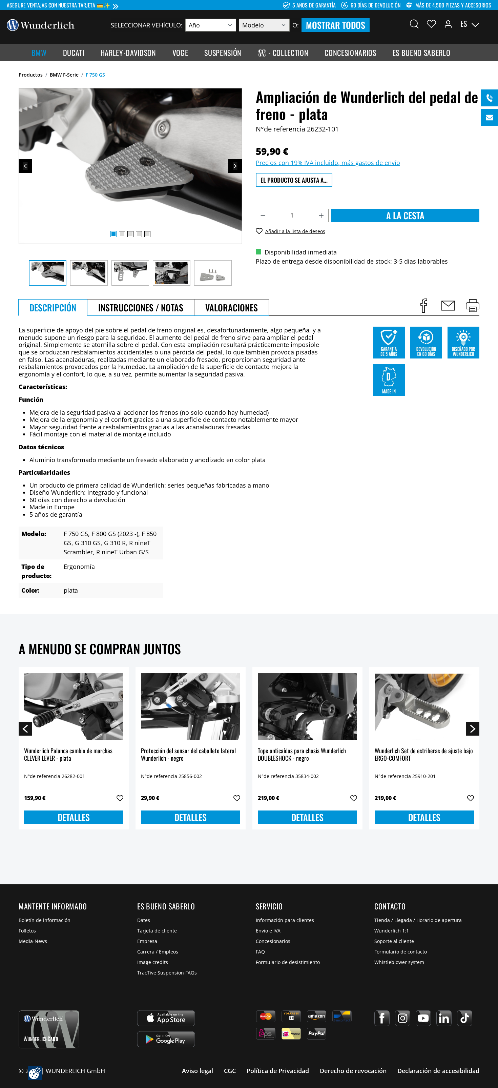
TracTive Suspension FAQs (167, 972)
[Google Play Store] (166, 1039)
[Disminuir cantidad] (263, 215)
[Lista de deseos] (431, 23)
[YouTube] (423, 1018)
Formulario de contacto (400, 951)
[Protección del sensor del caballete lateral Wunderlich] (190, 706)
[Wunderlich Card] (49, 1029)
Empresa (147, 941)
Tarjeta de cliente (157, 930)
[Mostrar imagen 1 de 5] (113, 234)
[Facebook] (382, 1018)
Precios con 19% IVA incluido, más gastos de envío (328, 163)
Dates (143, 920)
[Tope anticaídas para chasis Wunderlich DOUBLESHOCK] (307, 706)
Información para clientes (285, 920)
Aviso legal (197, 1071)
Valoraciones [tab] (231, 307)
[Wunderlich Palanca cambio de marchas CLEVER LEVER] (73, 706)
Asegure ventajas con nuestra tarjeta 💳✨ (58, 5)
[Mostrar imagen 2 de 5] (122, 234)
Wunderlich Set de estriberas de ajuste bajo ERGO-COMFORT (424, 754)
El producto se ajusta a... (294, 180)
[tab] (52, 307)
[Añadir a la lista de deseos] (120, 798)
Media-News (33, 941)
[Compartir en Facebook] (424, 306)
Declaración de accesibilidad (438, 1071)
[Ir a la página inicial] (41, 24)
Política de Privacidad (278, 1071)
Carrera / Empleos (157, 951)
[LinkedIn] (444, 1018)
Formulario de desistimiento (288, 962)
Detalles (74, 817)
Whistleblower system (399, 962)
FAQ (260, 951)
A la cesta (405, 215)
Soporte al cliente (394, 941)
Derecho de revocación (353, 1071)
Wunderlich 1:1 (391, 930)
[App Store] (166, 1018)
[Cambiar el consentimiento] (34, 1073)
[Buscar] (414, 23)
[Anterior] (25, 166)
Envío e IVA (268, 930)
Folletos (27, 930)
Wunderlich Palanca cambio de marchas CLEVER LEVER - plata (68, 754)
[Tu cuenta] (448, 23)
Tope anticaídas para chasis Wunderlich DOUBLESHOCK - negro (302, 754)
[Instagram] (402, 1018)
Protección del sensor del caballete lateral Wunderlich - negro (188, 754)
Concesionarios (273, 941)
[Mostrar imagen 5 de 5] (147, 234)
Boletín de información (44, 920)
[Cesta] (487, 23)
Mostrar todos (335, 25)
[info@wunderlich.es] (489, 117)
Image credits (152, 962)
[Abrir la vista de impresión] (472, 306)
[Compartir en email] (448, 306)
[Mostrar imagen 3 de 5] (130, 234)
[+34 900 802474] (489, 97)
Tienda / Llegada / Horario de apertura (418, 920)
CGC (230, 1071)
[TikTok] (464, 1018)
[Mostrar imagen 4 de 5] (139, 234)
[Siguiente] (235, 166)
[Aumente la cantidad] (321, 215)
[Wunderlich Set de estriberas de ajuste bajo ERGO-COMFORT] (424, 706)
